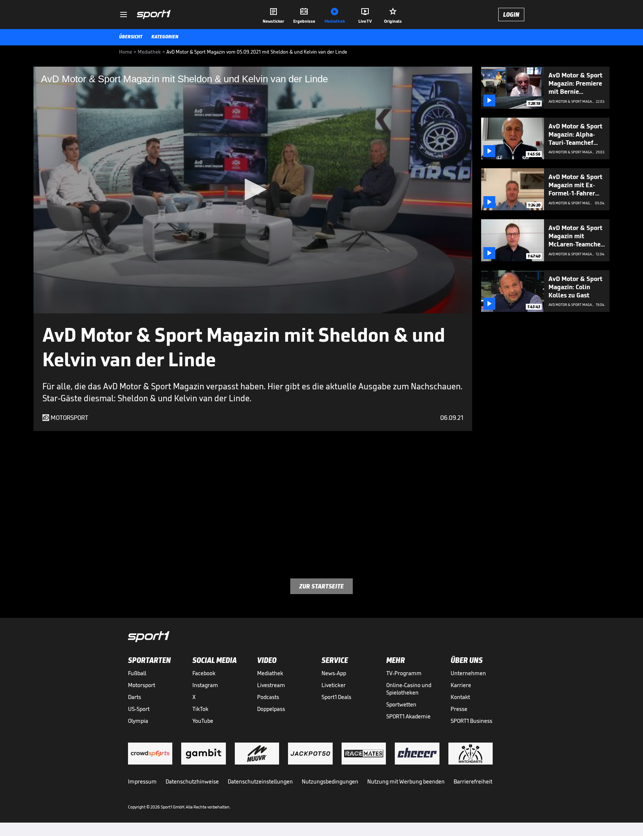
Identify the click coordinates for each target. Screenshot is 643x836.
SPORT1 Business (471, 720)
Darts (134, 697)
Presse (459, 708)
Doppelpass (271, 708)
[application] (252, 190)
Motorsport (141, 685)
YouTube (202, 720)
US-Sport (139, 708)
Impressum (142, 781)
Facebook (203, 673)
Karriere (461, 685)
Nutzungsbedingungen (330, 781)
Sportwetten (401, 704)
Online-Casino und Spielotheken (408, 689)
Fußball (137, 673)
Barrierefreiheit (473, 781)
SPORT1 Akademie (408, 716)
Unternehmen (468, 673)
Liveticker (334, 685)
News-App (334, 673)
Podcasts (268, 697)
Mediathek (270, 673)
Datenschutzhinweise (192, 781)
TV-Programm (404, 673)
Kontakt (460, 697)
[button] (253, 189)
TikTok (200, 708)
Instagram (205, 685)
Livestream (271, 685)
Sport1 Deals (336, 697)
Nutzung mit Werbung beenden (406, 781)
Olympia (138, 720)
